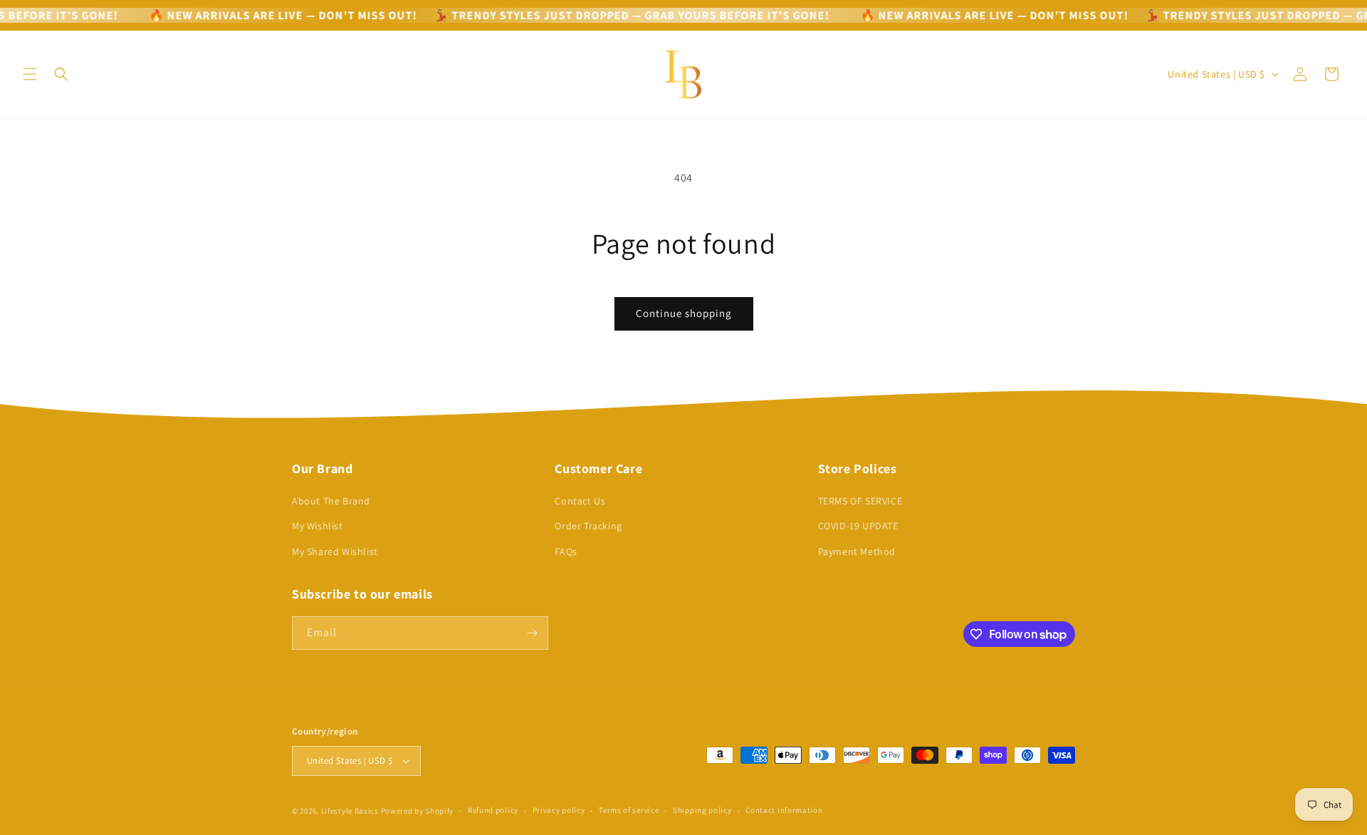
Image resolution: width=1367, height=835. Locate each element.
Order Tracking (588, 525)
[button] (30, 74)
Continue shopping (684, 313)
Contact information (783, 810)
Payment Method (857, 551)
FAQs (566, 551)
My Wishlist (317, 525)
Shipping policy (702, 810)
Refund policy (493, 810)
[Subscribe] (532, 633)
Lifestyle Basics (350, 811)
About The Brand (331, 500)
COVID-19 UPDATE (858, 525)
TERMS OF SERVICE (860, 500)
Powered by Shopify (417, 811)
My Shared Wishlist (335, 551)
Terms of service (629, 810)
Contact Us (580, 500)
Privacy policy (559, 810)
